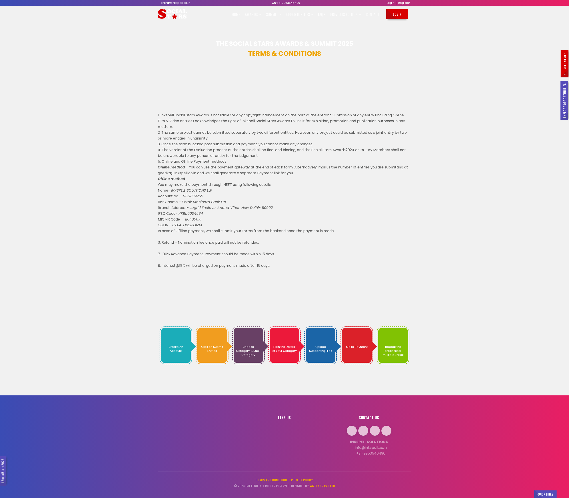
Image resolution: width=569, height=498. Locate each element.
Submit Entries (564, 64)
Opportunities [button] (298, 14)
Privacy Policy (302, 480)
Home (236, 14)
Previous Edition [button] (344, 14)
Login (390, 3)
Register (404, 3)
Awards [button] (252, 14)
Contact (372, 14)
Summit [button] (272, 14)
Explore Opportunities (564, 100)
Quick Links (545, 494)
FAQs (321, 14)
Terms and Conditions (272, 480)
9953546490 (291, 3)
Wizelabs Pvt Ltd (322, 485)
